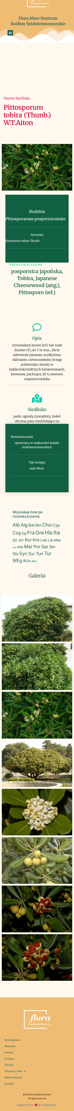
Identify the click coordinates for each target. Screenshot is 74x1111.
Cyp (56, 525)
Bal (31, 525)
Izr (15, 539)
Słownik (8, 1064)
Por (37, 546)
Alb (16, 525)
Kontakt (8, 1083)
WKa (34, 561)
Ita (57, 532)
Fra (31, 533)
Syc (23, 553)
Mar (28, 546)
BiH (38, 525)
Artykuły (9, 1058)
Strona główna (12, 1039)
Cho (47, 525)
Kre (36, 539)
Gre (40, 533)
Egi (24, 533)
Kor (28, 539)
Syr (31, 553)
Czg (17, 532)
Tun (39, 553)
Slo (15, 553)
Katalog (8, 1052)
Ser (52, 546)
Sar (44, 546)
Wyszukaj (9, 1046)
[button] (10, 33)
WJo (27, 561)
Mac (57, 540)
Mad (15, 547)
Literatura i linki (13, 1071)
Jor (21, 540)
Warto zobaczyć (13, 1077)
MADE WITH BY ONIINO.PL (37, 1105)
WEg (17, 560)
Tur (48, 553)
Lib (50, 540)
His (49, 532)
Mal (20, 547)
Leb (43, 540)
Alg (24, 525)
